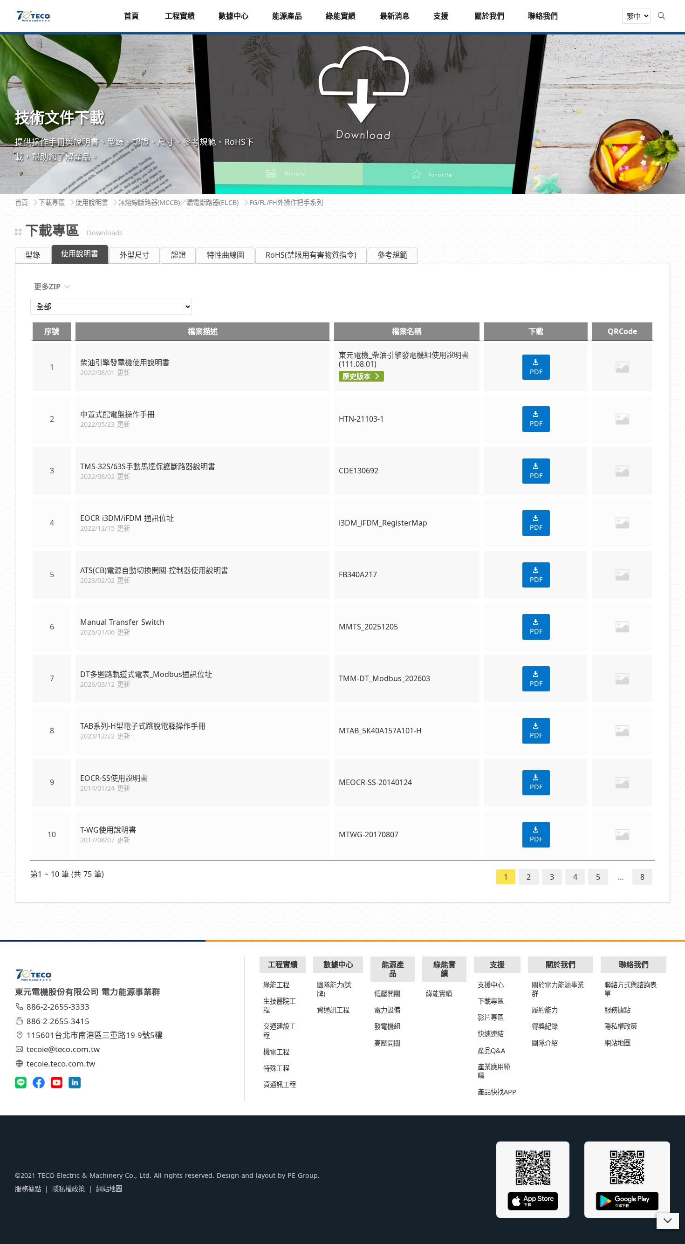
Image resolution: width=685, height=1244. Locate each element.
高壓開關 (387, 1043)
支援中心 (491, 984)
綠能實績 (444, 968)
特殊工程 (276, 1068)
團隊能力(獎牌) (334, 989)
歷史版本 (356, 376)
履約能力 (545, 1009)
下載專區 (491, 1001)
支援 (497, 964)
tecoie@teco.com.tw (63, 1049)
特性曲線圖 (225, 255)
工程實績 (283, 964)
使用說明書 (79, 253)
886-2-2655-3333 (58, 1006)
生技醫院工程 (279, 1005)
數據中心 (338, 964)
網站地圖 (617, 1043)
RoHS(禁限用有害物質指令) (311, 255)
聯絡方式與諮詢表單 (630, 989)
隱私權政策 (620, 1026)
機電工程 (276, 1051)
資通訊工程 (279, 1084)
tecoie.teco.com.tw (61, 1063)
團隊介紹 (545, 1043)
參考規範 (392, 255)
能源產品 (393, 968)
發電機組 (387, 1026)
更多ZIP (47, 286)
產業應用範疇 (494, 1071)
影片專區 (491, 1017)
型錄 (32, 255)
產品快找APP (497, 1091)
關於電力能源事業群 (558, 989)
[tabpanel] (342, 113)
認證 (178, 255)
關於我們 (560, 964)
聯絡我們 (634, 964)
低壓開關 (387, 993)
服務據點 (617, 1009)
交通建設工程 (279, 1030)
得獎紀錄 (545, 1026)
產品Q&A (491, 1050)
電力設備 (387, 1009)
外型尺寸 (135, 255)
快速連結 (491, 1033)
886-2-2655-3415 (58, 1021)
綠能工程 (276, 984)
